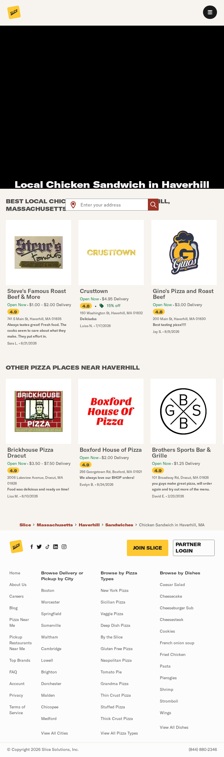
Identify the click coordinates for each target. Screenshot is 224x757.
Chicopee (49, 707)
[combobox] (114, 204)
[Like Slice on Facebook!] (31, 547)
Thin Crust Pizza (116, 695)
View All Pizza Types (119, 733)
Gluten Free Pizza (117, 648)
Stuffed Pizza (113, 707)
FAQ (13, 672)
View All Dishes (174, 727)
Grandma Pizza (115, 683)
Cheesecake (171, 596)
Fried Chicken (173, 654)
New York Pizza (115, 590)
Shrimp (166, 689)
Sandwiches (119, 524)
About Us (18, 584)
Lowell (47, 660)
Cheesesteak (171, 619)
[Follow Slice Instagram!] (64, 547)
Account (16, 683)
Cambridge (51, 648)
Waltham (49, 637)
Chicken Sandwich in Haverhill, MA (171, 524)
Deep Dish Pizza (115, 625)
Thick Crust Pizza (117, 718)
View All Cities (54, 733)
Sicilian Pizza (113, 602)
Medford (49, 718)
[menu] (210, 12)
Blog (13, 607)
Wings (165, 712)
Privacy (16, 695)
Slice (25, 524)
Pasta (165, 666)
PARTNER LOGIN (188, 547)
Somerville (51, 625)
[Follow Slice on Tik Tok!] (48, 547)
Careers (16, 596)
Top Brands (19, 660)
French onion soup (177, 642)
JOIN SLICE (147, 548)
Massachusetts (55, 524)
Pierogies (168, 677)
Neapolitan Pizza (116, 660)
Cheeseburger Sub (176, 607)
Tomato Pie (111, 672)
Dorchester (51, 683)
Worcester (50, 602)
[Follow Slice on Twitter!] (39, 547)
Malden (48, 695)
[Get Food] (153, 205)
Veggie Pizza (112, 613)
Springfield (51, 613)
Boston (47, 590)
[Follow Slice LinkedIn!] (55, 547)
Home (14, 573)
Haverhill (89, 524)
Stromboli (169, 701)
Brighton (49, 672)
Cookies (167, 631)
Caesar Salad (172, 584)
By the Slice (112, 637)
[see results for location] (73, 204)
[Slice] (14, 13)
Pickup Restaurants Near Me (20, 642)
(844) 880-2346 (203, 749)
